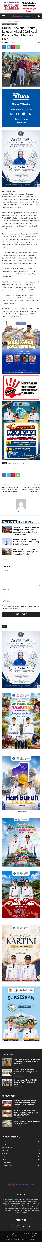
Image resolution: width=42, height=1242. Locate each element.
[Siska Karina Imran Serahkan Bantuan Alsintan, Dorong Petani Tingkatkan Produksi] (7, 551)
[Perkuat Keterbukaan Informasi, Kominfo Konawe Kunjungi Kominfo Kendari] (7, 1072)
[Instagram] (18, 1226)
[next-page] (6, 559)
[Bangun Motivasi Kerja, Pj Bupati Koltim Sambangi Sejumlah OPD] (7, 1123)
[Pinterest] (13, 47)
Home (4, 21)
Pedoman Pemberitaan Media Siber (28, 1234)
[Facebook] (4, 47)
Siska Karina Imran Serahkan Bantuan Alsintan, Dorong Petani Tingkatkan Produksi (25, 551)
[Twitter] (9, 47)
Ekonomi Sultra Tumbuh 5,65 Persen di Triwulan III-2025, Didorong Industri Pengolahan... (27, 1061)
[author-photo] (21, 509)
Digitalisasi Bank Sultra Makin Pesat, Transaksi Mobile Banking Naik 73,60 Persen (26, 541)
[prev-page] (3, 559)
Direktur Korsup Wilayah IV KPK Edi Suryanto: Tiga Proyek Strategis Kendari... (25, 1082)
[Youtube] (29, 1226)
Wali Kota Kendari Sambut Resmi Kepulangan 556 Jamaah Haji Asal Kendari (11, 489)
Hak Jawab (8, 1236)
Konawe (15, 463)
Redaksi (6, 42)
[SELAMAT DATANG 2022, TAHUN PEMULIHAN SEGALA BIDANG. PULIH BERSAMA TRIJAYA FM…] (7, 1113)
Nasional (9, 21)
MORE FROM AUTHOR (25, 522)
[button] (3, 16)
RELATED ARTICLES (9, 522)
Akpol (9, 463)
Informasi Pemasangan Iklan (29, 1236)
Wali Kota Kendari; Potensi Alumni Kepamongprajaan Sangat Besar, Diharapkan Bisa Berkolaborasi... (25, 1103)
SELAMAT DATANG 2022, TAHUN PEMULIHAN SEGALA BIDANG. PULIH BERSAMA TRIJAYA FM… (26, 1113)
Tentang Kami (12, 1234)
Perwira (22, 463)
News (15, 24)
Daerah (16, 21)
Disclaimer (16, 1236)
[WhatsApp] (18, 47)
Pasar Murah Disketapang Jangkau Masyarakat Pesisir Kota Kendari (30, 489)
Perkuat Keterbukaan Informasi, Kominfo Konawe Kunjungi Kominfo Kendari (25, 1072)
